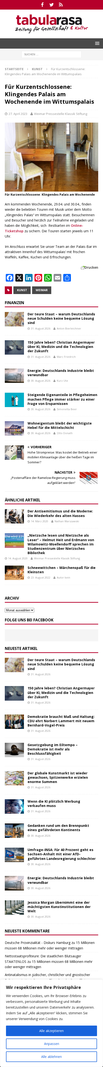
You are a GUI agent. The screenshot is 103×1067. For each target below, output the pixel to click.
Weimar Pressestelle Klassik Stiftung (60, 114)
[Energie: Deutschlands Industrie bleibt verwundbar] (14, 376)
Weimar (42, 290)
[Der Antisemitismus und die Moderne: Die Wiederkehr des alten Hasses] (14, 516)
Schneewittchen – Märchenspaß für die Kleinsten (62, 569)
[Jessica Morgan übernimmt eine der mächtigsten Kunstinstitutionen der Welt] (14, 907)
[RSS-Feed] (61, 5)
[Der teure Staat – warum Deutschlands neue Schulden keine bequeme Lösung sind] (14, 319)
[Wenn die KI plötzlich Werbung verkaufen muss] (14, 806)
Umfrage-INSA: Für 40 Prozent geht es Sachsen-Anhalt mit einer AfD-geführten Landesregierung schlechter (62, 854)
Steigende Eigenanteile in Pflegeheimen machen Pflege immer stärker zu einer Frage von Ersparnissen (62, 399)
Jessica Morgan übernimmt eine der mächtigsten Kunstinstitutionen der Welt (59, 906)
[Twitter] (51, 5)
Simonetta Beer (67, 409)
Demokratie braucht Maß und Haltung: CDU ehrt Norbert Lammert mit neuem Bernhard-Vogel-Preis (61, 720)
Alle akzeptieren (51, 1030)
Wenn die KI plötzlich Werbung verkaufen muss (54, 803)
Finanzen (14, 302)
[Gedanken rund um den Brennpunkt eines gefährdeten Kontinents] (14, 830)
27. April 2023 (18, 114)
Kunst (22, 290)
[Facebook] (42, 5)
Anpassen (51, 1043)
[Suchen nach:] (51, 54)
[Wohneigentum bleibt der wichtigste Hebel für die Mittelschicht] (14, 428)
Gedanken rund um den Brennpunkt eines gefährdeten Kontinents (58, 827)
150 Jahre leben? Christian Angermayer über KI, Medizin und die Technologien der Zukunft (61, 346)
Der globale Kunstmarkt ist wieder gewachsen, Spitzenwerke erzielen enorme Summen (58, 777)
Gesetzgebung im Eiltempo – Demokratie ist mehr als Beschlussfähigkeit (53, 749)
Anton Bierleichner (69, 328)
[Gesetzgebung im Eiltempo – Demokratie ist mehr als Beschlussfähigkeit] (14, 750)
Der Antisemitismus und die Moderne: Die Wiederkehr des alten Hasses (60, 513)
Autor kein (63, 577)
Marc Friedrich (66, 356)
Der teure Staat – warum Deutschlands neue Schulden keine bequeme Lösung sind (61, 318)
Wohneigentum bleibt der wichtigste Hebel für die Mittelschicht (60, 425)
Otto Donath (65, 433)
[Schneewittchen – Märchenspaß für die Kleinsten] (14, 573)
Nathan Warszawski (67, 521)
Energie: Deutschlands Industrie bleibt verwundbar (61, 372)
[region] (51, 1023)
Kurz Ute (62, 380)
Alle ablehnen (51, 1056)
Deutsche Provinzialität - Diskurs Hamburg (37, 942)
